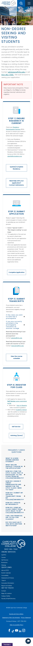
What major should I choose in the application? (14, 466)
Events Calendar (6, 573)
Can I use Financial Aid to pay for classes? (14, 517)
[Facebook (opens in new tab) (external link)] (9, 630)
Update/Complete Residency (16, 168)
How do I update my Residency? (13, 503)
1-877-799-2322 (22, 621)
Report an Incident (6, 585)
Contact (3, 591)
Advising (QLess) (16, 435)
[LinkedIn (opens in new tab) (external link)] (20, 631)
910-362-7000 (7, 74)
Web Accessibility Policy (16, 625)
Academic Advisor (21, 410)
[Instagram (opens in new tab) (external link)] (23, 630)
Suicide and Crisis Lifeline (16, 614)
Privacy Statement (26, 617)
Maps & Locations (6, 593)
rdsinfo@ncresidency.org (14, 156)
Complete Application (16, 272)
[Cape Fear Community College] (9, 3)
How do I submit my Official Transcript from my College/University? (15, 496)
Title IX (3, 580)
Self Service (16, 427)
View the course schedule (16, 357)
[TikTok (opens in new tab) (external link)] (13, 631)
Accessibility (4, 575)
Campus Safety (5, 596)
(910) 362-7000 (11, 549)
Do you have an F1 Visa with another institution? (14, 524)
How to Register (22, 405)
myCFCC (3, 555)
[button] (29, 3)
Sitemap (3, 565)
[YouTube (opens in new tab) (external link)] (16, 630)
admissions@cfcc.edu (16, 72)
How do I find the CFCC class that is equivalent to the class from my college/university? (15, 474)
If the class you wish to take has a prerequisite (14, 316)
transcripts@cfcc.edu (17, 346)
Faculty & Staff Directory (8, 598)
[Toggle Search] (21, 3)
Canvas (3, 557)
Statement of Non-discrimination (11, 617)
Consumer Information (7, 583)
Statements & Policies (7, 578)
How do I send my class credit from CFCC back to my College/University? (15, 510)
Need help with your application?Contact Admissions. (16, 183)
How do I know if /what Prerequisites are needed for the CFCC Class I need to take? (14, 485)
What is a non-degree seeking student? (12, 460)
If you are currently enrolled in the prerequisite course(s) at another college (14, 325)
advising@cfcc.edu (16, 338)
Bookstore (4, 562)
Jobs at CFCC (5, 570)
